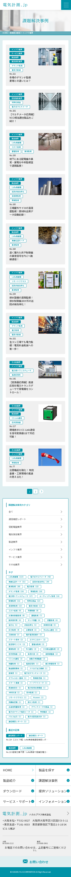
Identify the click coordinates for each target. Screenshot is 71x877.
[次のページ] (41, 491)
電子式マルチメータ (20, 106)
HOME (5, 33)
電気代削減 (16, 70)
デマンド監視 (17, 65)
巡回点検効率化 (18, 191)
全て (11, 511)
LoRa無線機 (16, 142)
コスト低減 (16, 147)
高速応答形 (16, 375)
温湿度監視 (16, 196)
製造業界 (15, 57)
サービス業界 (17, 53)
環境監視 (15, 200)
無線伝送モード (18, 240)
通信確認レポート (17, 519)
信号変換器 (16, 422)
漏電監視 (15, 151)
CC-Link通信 (17, 418)
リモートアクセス (19, 281)
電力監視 (15, 330)
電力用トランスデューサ (21, 370)
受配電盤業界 (17, 98)
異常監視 (28, 151)
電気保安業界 (17, 61)
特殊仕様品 (16, 102)
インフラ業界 (17, 49)
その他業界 (16, 362)
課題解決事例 (15, 33)
